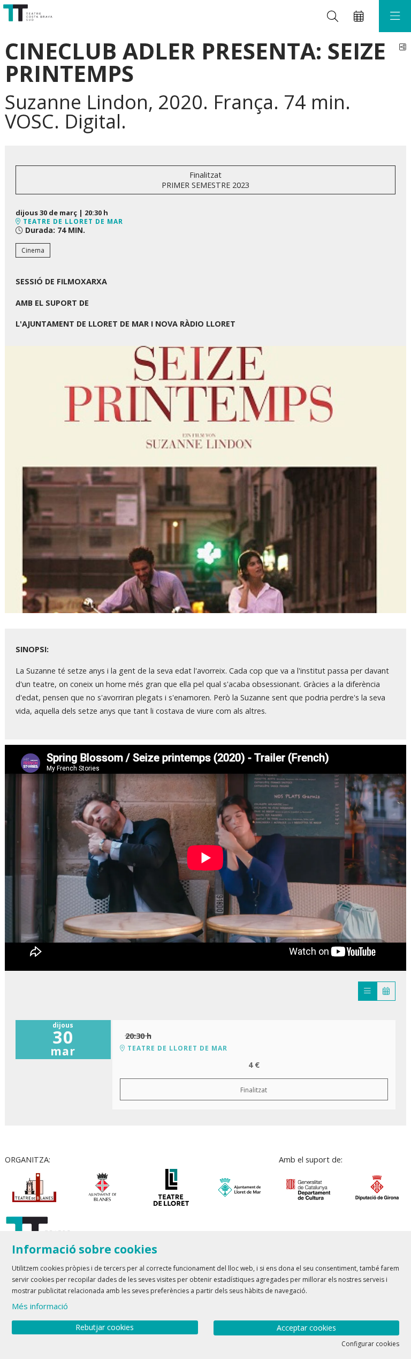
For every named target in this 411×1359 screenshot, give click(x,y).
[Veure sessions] (367, 991)
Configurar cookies (370, 1344)
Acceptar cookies (306, 1328)
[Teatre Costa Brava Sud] (26, 16)
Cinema (32, 250)
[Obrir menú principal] (395, 16)
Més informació (40, 1306)
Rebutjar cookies (104, 1327)
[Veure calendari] (386, 991)
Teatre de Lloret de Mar (72, 221)
